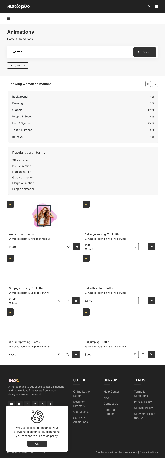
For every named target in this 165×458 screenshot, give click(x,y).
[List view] (155, 84)
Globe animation (23, 177)
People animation (23, 189)
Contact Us (111, 403)
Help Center (111, 391)
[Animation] (44, 215)
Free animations (149, 452)
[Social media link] (11, 404)
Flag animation (21, 171)
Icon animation (21, 166)
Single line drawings (116, 239)
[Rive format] (143, 246)
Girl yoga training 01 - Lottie (26, 288)
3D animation (20, 160)
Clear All (19, 65)
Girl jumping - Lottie (97, 342)
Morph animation (23, 183)
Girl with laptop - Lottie (99, 288)
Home (11, 39)
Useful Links (81, 411)
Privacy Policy (143, 401)
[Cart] (149, 6)
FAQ (106, 397)
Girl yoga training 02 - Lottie (102, 234)
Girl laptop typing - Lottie (24, 342)
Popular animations (106, 452)
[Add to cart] (76, 246)
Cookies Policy (143, 407)
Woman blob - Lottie (21, 234)
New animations (128, 452)
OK (37, 443)
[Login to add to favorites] (68, 246)
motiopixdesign (19, 239)
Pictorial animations (40, 239)
